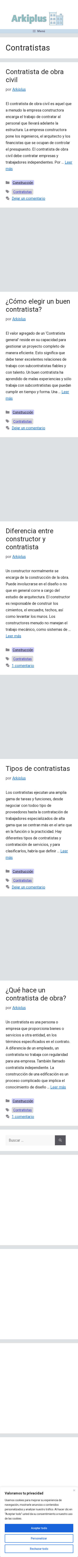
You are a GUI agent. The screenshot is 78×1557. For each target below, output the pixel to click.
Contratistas (22, 192)
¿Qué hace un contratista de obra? (36, 994)
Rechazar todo (39, 1548)
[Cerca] (74, 1490)
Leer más (13, 636)
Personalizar (39, 1538)
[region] (39, 1522)
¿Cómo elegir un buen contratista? (38, 305)
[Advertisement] (39, 250)
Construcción (23, 183)
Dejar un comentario (28, 198)
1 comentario (23, 665)
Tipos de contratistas (38, 769)
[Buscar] (60, 1140)
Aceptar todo (39, 1528)
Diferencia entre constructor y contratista (29, 539)
